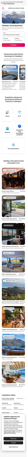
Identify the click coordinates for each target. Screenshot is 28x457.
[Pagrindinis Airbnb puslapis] (3, 8)
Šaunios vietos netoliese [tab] (8, 398)
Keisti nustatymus (13, 447)
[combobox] (13, 35)
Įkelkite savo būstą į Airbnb (16, 8)
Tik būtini (13, 442)
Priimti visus (13, 438)
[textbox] (7, 40)
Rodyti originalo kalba (8, 3)
